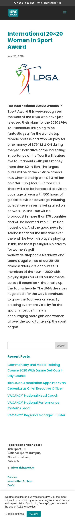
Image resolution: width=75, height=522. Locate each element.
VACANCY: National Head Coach (32, 395)
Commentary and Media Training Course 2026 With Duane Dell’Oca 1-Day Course (35, 370)
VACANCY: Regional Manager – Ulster (36, 415)
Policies (12, 477)
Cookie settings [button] (14, 513)
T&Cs (11, 485)
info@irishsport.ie (22, 467)
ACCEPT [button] (33, 513)
